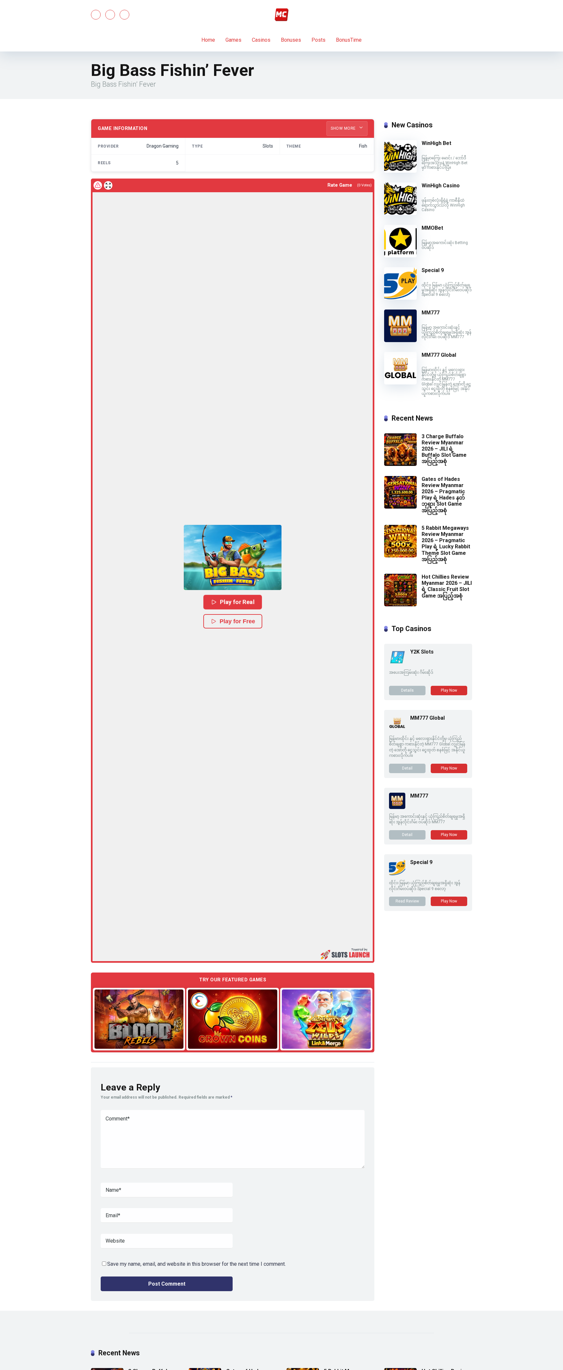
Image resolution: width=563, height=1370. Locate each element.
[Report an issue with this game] (98, 185)
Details (407, 690)
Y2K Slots (422, 652)
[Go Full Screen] (108, 185)
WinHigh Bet (436, 143)
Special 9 (433, 270)
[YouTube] (110, 15)
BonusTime (349, 40)
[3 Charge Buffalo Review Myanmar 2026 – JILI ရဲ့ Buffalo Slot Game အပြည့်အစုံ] (400, 464)
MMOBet (432, 228)
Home (208, 40)
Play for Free (237, 621)
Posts (318, 40)
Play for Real (237, 602)
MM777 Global (439, 355)
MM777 (431, 313)
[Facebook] (96, 15)
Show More (344, 128)
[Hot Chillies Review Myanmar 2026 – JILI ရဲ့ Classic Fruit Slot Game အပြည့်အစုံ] (400, 604)
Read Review (407, 901)
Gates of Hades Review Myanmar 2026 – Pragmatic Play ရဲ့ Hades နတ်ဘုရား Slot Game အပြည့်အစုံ (443, 494)
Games (233, 40)
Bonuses (291, 40)
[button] (233, 557)
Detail (407, 768)
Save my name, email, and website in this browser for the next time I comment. (196, 1264)
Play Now (449, 690)
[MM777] (400, 340)
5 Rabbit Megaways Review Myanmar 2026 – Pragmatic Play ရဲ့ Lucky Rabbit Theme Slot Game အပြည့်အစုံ (446, 543)
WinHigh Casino (441, 185)
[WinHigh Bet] (400, 171)
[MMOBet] (400, 255)
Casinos (261, 40)
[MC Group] (281, 14)
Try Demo (139, 1019)
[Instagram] (124, 15)
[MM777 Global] (400, 383)
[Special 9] (400, 298)
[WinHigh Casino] (400, 213)
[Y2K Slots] (397, 663)
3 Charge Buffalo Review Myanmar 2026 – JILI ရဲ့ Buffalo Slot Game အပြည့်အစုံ (444, 449)
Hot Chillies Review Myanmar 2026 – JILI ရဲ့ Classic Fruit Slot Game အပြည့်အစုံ (447, 586)
